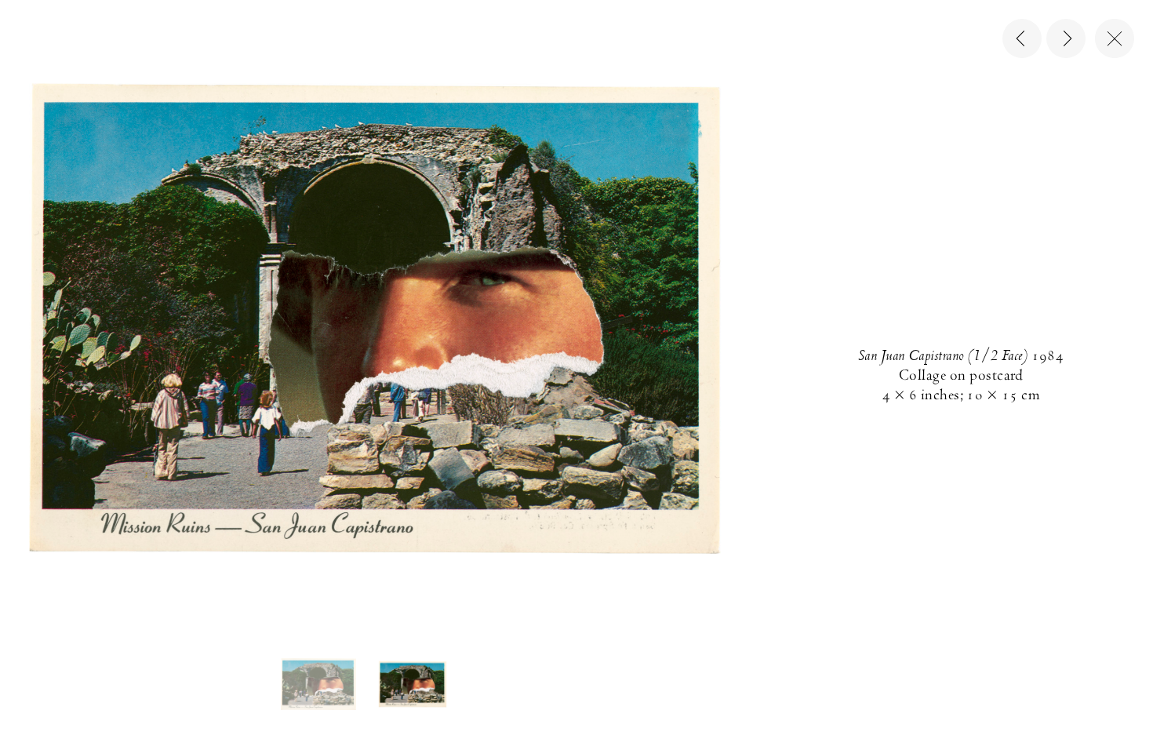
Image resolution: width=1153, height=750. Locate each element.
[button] (318, 683)
